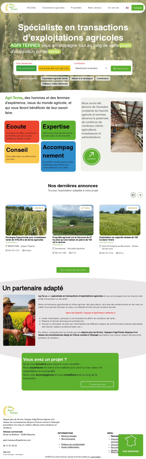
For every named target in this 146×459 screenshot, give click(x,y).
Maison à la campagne (82, 78)
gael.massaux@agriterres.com (17, 440)
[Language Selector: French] (129, 8)
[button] (53, 7)
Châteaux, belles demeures (55, 83)
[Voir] (140, 195)
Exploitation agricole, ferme (54, 78)
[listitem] (26, 233)
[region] (130, 445)
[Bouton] (26, 230)
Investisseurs (103, 78)
